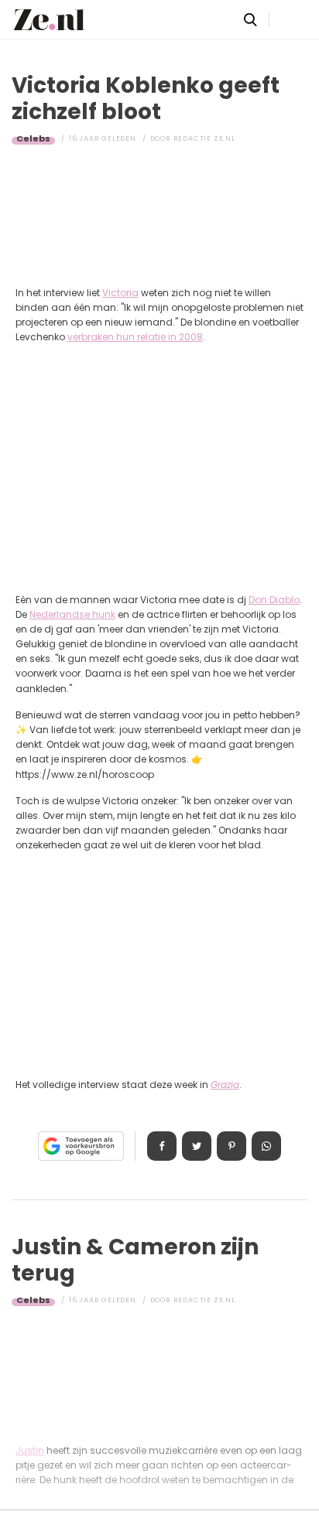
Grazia (225, 1084)
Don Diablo (274, 599)
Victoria (120, 292)
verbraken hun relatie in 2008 (135, 336)
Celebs (33, 138)
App (266, 1146)
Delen (162, 1146)
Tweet (196, 1146)
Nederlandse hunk (72, 614)
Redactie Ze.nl (204, 138)
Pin (231, 1146)
